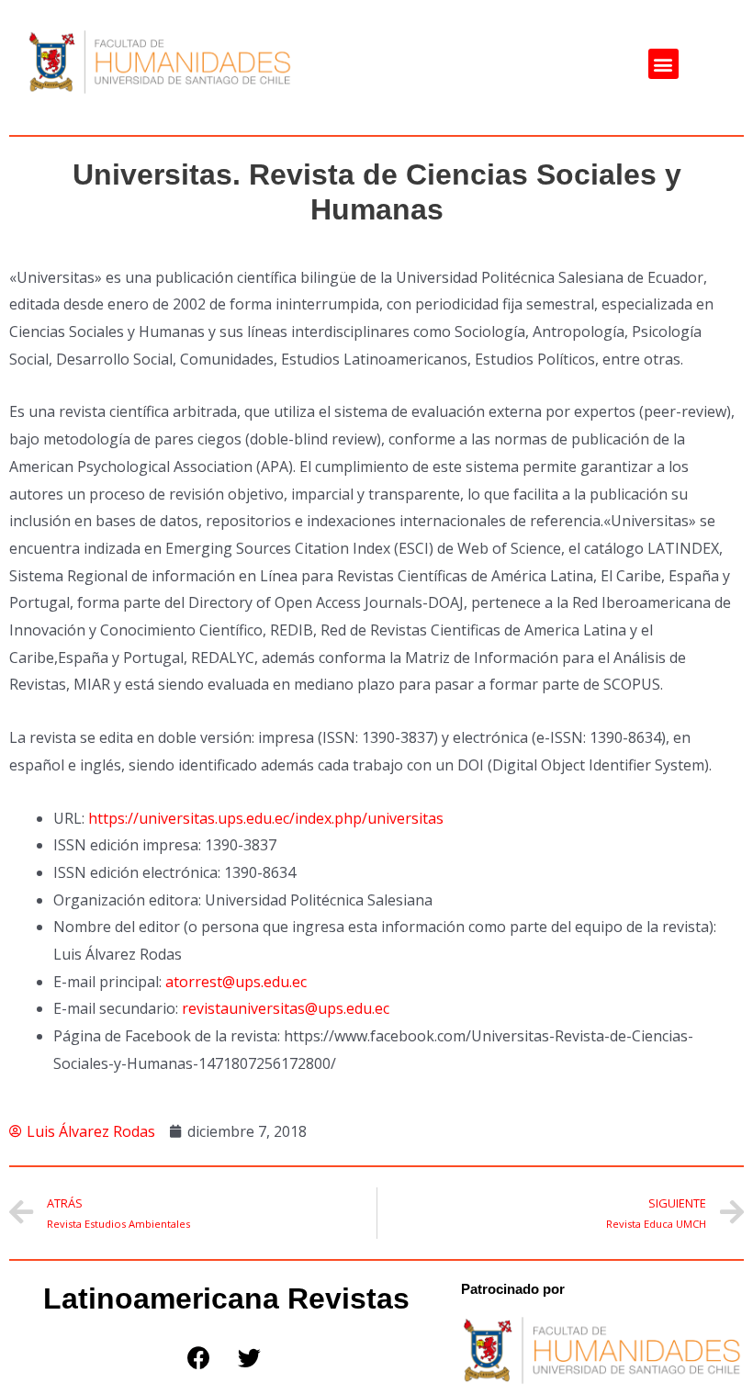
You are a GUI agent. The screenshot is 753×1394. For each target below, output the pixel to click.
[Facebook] (198, 1357)
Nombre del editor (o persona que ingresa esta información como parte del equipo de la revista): (384, 926)
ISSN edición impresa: (127, 845)
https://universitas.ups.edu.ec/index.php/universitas (266, 818)
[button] (663, 64)
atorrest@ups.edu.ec (236, 982)
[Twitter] (249, 1357)
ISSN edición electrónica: (136, 872)
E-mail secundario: (115, 1008)
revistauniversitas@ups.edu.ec (285, 1008)
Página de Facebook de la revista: (166, 1036)
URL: (68, 818)
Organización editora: (127, 900)
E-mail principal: (107, 982)
